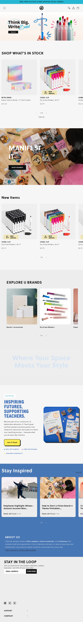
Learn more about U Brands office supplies (20, 550)
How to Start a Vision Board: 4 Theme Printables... (57, 507)
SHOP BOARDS (17, 167)
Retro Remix (7, 98)
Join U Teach (12, 442)
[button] (69, 8)
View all (41, 117)
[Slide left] (36, 113)
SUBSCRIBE (31, 571)
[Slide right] (46, 113)
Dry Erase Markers (47, 327)
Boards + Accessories (15, 327)
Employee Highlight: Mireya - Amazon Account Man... (19, 507)
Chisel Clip (44, 98)
